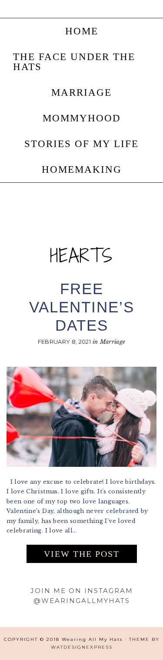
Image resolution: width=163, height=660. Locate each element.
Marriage (113, 341)
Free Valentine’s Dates (81, 307)
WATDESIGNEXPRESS (82, 647)
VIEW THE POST (82, 554)
